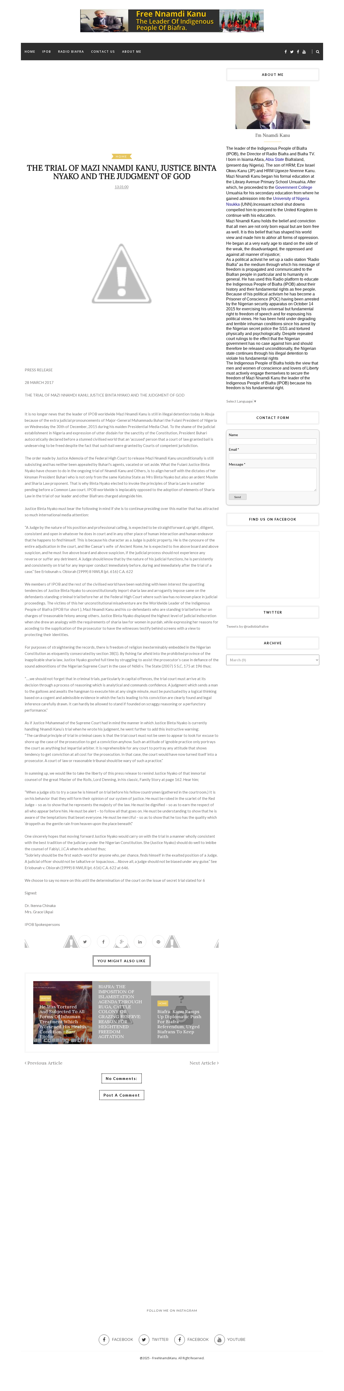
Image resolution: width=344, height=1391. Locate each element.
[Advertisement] (175, 111)
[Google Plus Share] (121, 941)
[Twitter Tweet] (85, 941)
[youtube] (304, 51)
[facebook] (286, 51)
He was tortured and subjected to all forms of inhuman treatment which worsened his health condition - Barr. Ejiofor (63, 1022)
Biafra (45, 998)
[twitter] (292, 51)
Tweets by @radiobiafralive (247, 626)
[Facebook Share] (103, 941)
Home (121, 156)
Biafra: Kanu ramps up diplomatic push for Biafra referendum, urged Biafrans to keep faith (179, 1024)
